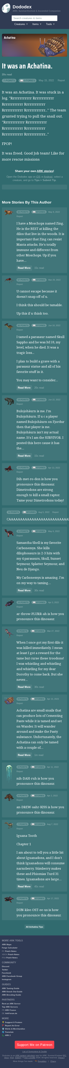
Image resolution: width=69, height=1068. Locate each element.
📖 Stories (27, 80)
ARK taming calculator (25, 1055)
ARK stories (45, 171)
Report (61, 80)
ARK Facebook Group (12, 976)
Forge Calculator (9, 948)
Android (48, 176)
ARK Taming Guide (10, 988)
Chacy (53, 1061)
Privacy (61, 1058)
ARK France (10, 1010)
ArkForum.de (11, 1013)
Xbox (6, 1058)
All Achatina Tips (34, 927)
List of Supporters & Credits (34, 1051)
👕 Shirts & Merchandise (13, 1029)
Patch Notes (10, 951)
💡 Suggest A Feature (12, 1022)
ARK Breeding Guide (11, 995)
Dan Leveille (29, 1058)
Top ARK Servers (10, 1007)
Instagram (6, 979)
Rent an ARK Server (11, 1004)
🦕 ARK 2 (6, 1035)
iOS (38, 176)
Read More (24, 268)
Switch (18, 1058)
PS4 (12, 1058)
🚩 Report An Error (11, 1026)
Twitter (5, 970)
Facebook (6, 973)
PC (64, 1055)
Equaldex (42, 1061)
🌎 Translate (8, 1032)
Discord (5, 966)
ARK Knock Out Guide (12, 992)
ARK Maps (7, 944)
